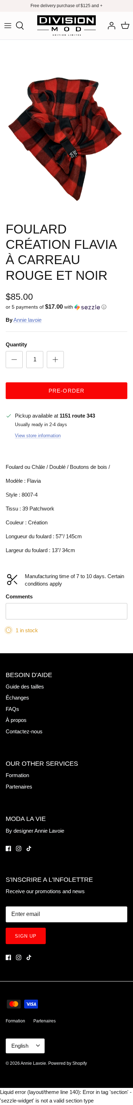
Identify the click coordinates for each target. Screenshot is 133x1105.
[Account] (109, 25)
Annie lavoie (27, 320)
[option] (66, 129)
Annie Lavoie (33, 1063)
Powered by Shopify (67, 1063)
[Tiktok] (29, 848)
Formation (17, 775)
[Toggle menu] (8, 25)
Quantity (16, 344)
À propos (16, 720)
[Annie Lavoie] (66, 25)
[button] (66, 307)
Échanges (17, 698)
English (19, 1046)
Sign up (26, 936)
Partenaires (19, 787)
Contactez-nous (24, 731)
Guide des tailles (25, 687)
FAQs (12, 709)
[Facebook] (8, 848)
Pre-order (67, 391)
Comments (19, 596)
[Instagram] (18, 848)
